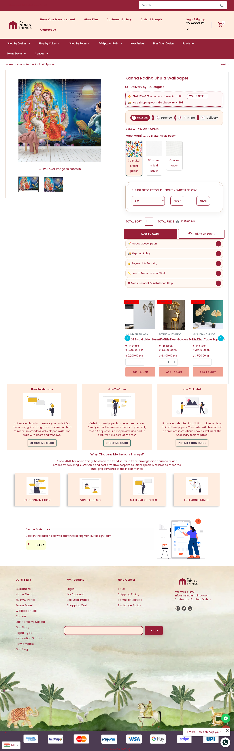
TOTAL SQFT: (133, 221)
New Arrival (137, 43)
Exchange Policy (129, 605)
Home (9, 64)
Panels (186, 43)
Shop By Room (77, 43)
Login (70, 589)
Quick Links (23, 580)
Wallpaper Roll (26, 611)
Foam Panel (24, 605)
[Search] (222, 5)
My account (195, 23)
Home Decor (14, 53)
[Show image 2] (54, 184)
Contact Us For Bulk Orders (193, 599)
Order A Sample (151, 19)
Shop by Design (16, 43)
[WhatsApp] (225, 718)
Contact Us (48, 29)
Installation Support (30, 638)
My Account (75, 594)
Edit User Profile (78, 600)
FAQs (121, 589)
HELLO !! (36, 544)
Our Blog (22, 649)
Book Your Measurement (57, 19)
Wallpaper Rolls (108, 43)
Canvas (39, 53)
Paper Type (24, 633)
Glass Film (91, 19)
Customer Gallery (119, 19)
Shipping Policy (128, 594)
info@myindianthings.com (192, 595)
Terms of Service (130, 600)
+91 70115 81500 (185, 592)
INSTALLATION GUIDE (192, 443)
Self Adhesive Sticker (30, 622)
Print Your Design (163, 43)
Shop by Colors (47, 43)
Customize (23, 589)
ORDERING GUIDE (116, 443)
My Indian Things (136, 334)
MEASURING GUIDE (42, 443)
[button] (127, 338)
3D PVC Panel (25, 600)
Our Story (22, 627)
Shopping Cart (77, 605)
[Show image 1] (28, 184)
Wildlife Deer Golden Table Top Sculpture (182, 339)
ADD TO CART (150, 234)
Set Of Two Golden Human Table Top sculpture (148, 339)
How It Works (25, 644)
